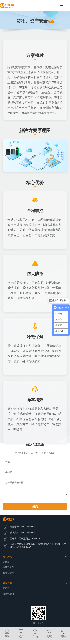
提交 (35, 506)
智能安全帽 (8, 572)
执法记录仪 (8, 567)
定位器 (6, 562)
